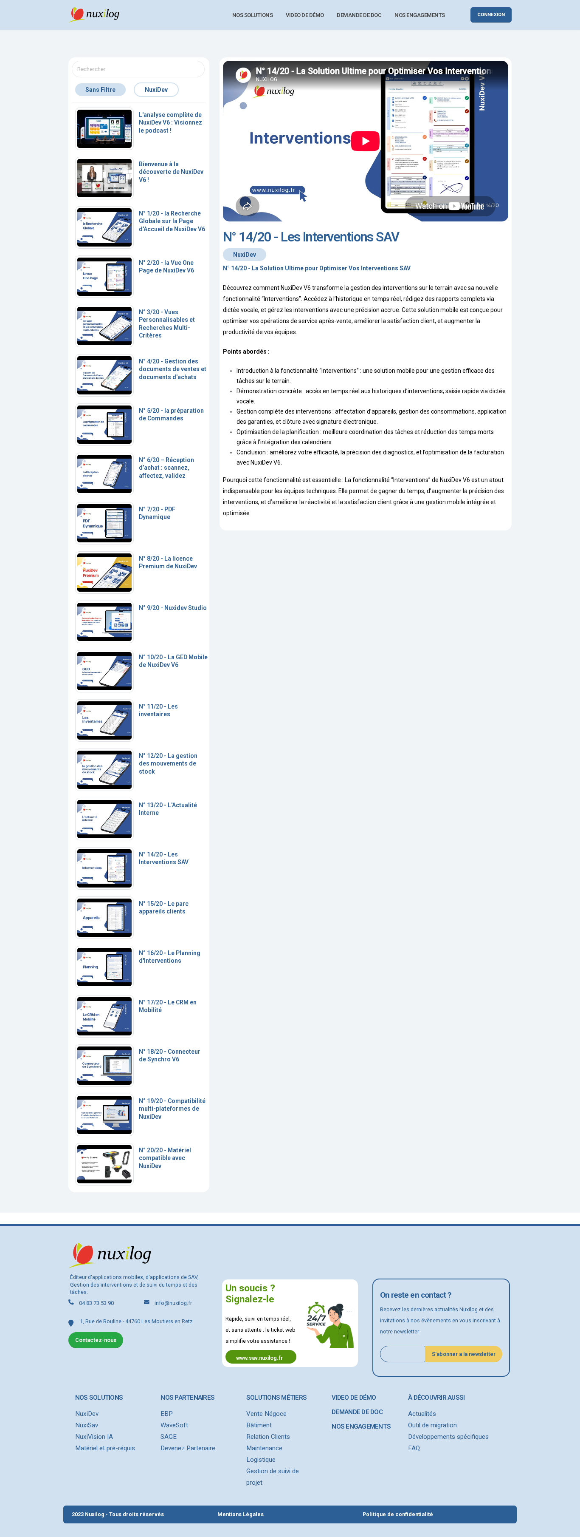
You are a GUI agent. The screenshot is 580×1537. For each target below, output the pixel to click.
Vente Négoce (266, 1414)
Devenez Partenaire (187, 1448)
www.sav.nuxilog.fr (259, 1358)
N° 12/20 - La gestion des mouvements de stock (168, 763)
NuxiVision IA (94, 1437)
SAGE (168, 1437)
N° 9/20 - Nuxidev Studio (173, 607)
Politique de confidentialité (398, 1514)
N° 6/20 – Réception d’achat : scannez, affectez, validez (166, 468)
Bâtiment (259, 1425)
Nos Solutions (252, 15)
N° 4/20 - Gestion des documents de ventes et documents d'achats (172, 369)
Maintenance (264, 1448)
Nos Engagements (361, 1426)
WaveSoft (174, 1425)
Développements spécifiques (448, 1437)
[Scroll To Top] (565, 1527)
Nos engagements (419, 15)
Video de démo (305, 15)
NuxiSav (86, 1425)
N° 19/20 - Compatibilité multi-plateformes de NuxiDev (172, 1108)
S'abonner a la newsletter (464, 1354)
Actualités (422, 1414)
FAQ (414, 1448)
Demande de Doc (359, 15)
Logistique (261, 1459)
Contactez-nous (95, 1340)
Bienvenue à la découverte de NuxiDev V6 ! (171, 172)
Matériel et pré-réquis (105, 1448)
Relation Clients (268, 1437)
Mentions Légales (240, 1514)
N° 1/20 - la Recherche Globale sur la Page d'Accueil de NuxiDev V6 (172, 221)
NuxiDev (87, 1414)
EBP (166, 1414)
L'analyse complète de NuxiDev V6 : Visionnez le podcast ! (170, 122)
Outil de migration (432, 1425)
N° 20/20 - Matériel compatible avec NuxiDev (165, 1158)
